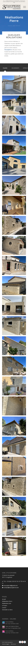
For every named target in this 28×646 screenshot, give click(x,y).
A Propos (4, 605)
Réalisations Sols (6, 603)
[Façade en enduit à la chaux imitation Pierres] (14, 306)
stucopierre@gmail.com (11, 585)
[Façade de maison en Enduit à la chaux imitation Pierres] (14, 266)
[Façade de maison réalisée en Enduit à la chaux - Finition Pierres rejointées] (14, 447)
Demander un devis (7, 609)
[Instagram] (22, 642)
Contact (4, 607)
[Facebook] (20, 642)
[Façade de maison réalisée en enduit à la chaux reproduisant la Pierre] (14, 366)
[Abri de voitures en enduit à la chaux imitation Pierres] (14, 246)
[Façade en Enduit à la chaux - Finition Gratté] (14, 126)
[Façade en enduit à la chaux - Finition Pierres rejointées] (14, 326)
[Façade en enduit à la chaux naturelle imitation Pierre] (14, 467)
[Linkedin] (25, 642)
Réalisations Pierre (7, 601)
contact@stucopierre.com (11, 587)
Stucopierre (10, 642)
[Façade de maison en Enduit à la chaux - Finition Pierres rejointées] (14, 386)
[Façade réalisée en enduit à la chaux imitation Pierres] (14, 226)
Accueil (4, 599)
